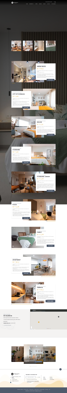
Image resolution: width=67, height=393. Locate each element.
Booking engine (42, 389)
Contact (51, 378)
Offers (44, 378)
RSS (49, 389)
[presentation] (12, 62)
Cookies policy (31, 389)
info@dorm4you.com (6, 323)
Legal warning (37, 389)
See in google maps (8, 325)
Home (44, 377)
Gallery (51, 377)
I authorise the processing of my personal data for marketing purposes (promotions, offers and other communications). (33, 382)
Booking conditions (20, 389)
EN (55, 1)
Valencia (44, 379)
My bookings (52, 379)
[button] (11, 138)
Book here (50, 80)
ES (54, 1)
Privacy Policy (26, 389)
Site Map (46, 389)
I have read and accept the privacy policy (32, 379)
